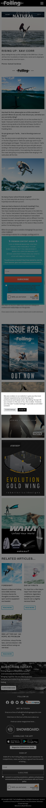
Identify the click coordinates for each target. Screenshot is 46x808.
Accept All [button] (22, 409)
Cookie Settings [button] (10, 409)
